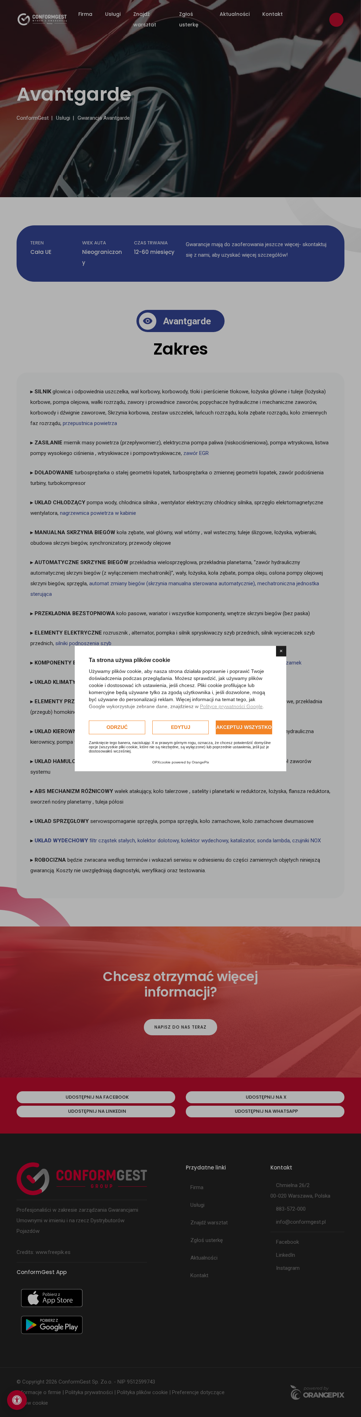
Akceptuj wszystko (244, 727)
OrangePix (200, 762)
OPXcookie (161, 762)
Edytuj (180, 727)
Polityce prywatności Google (231, 706)
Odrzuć (117, 727)
